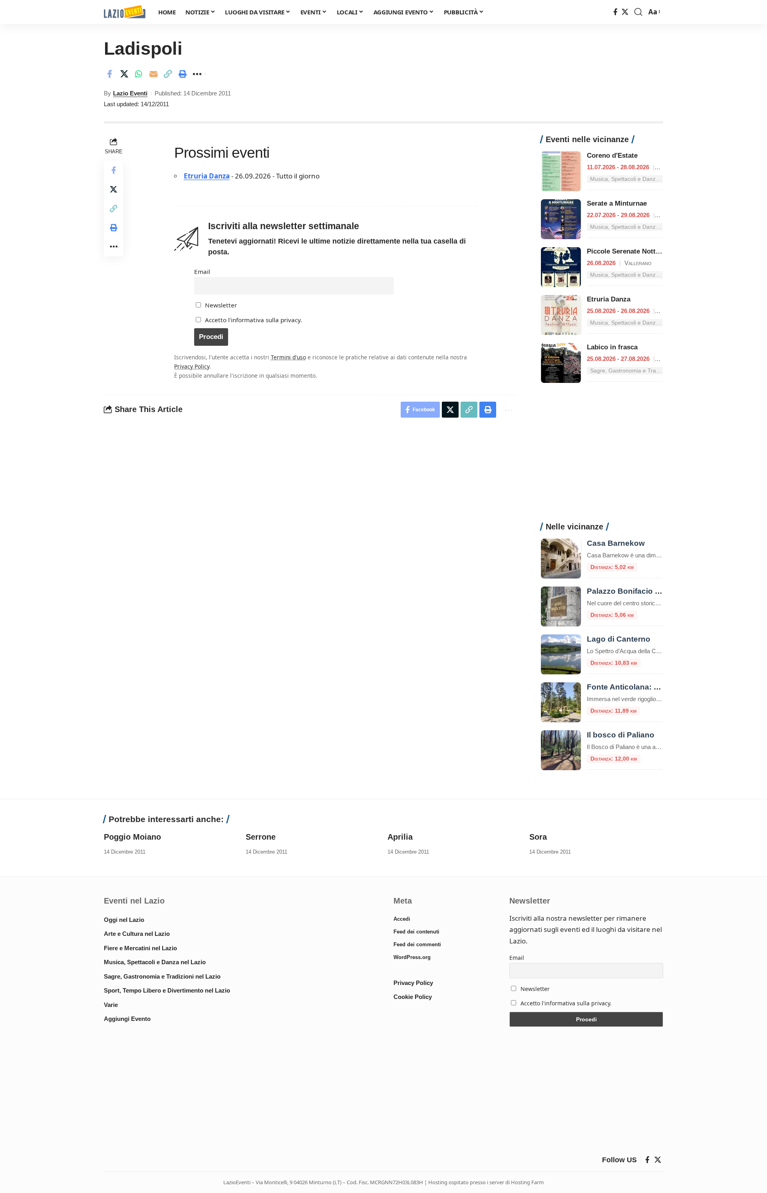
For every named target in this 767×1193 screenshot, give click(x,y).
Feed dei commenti (417, 944)
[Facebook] (615, 12)
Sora (538, 836)
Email (202, 271)
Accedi (401, 919)
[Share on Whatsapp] (138, 73)
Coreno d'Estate (612, 155)
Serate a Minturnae (617, 203)
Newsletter (220, 305)
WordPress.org (412, 957)
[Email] (153, 73)
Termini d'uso (288, 357)
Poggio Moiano (132, 836)
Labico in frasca (612, 347)
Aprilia (400, 836)
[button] (638, 12)
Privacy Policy (191, 366)
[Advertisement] (602, 457)
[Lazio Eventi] (124, 12)
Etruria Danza (207, 175)
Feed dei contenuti (416, 932)
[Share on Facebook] (109, 73)
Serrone (261, 836)
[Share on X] (124, 73)
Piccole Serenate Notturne (628, 251)
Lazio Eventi (130, 93)
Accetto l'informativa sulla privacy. (253, 320)
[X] (625, 12)
